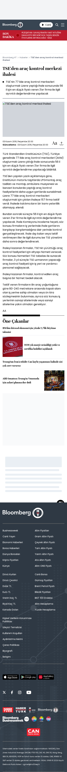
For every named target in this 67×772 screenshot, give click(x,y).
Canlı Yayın (9, 536)
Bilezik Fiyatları (43, 592)
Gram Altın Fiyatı (44, 536)
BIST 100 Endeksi (44, 598)
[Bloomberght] (13, 24)
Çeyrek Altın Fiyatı (45, 542)
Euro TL (7, 592)
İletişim (7, 656)
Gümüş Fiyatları (44, 580)
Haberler (24, 57)
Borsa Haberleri (11, 548)
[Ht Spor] (32, 710)
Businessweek (10, 530)
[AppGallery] (46, 677)
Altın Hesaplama (44, 603)
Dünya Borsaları (11, 554)
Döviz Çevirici (10, 580)
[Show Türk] (41, 719)
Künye (6, 566)
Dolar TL (7, 586)
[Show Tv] (34, 719)
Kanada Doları (10, 609)
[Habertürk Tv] (21, 710)
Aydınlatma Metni (13, 639)
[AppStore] (11, 677)
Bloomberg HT (10, 57)
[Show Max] (48, 719)
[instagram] (19, 693)
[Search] (56, 25)
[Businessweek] (16, 719)
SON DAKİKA (8, 35)
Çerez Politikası (11, 645)
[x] (4, 693)
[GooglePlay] (28, 677)
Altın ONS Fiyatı (43, 566)
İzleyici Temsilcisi (12, 627)
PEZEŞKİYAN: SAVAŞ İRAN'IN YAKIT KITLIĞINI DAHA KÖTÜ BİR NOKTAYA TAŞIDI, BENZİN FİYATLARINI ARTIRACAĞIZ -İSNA (41, 35)
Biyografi (7, 651)
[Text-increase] (54, 143)
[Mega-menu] (62, 25)
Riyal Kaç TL (9, 603)
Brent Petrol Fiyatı (44, 586)
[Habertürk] (8, 710)
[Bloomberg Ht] (48, 710)
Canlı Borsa (41, 574)
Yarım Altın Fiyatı (44, 554)
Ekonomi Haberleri (13, 542)
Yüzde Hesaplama (45, 609)
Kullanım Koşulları (12, 633)
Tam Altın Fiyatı (43, 548)
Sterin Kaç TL (10, 598)
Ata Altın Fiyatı (43, 560)
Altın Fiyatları (42, 530)
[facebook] (12, 693)
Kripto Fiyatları (10, 560)
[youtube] (29, 693)
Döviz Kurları (9, 574)
